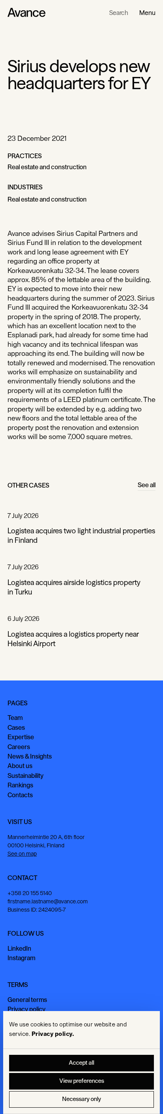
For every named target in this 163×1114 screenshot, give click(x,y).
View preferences (81, 1081)
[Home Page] (26, 12)
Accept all (81, 1063)
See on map (22, 854)
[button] (147, 12)
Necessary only (81, 1099)
